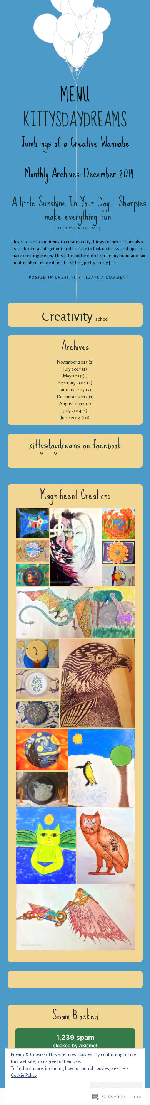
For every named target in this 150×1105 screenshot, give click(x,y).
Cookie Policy (24, 1075)
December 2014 (72, 396)
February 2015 (72, 383)
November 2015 (72, 362)
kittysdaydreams (75, 120)
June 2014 (70, 417)
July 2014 (72, 410)
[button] (32, 523)
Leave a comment (107, 277)
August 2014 (72, 403)
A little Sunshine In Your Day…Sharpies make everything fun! (79, 209)
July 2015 (72, 369)
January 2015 (72, 389)
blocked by (82, 1043)
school (101, 319)
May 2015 (72, 376)
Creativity (68, 277)
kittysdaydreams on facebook (75, 444)
